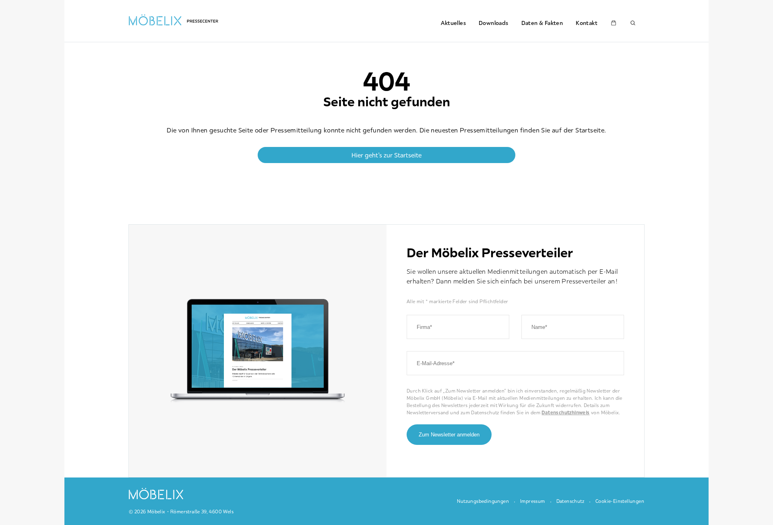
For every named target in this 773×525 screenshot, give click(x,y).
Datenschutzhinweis (565, 412)
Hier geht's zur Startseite (386, 155)
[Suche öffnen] (633, 23)
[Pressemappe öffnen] (613, 23)
